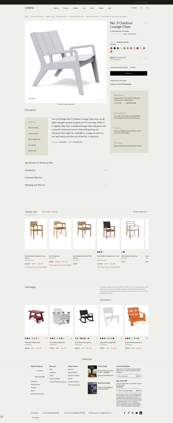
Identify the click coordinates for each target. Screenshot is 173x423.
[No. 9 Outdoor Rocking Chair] (86, 316)
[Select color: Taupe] (101, 252)
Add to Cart (128, 73)
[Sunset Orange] (131, 48)
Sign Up (138, 376)
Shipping (33, 387)
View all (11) (32, 98)
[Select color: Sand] (122, 252)
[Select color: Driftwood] (38, 338)
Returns (33, 390)
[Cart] (147, 8)
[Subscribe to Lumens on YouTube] (136, 413)
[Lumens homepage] (29, 8)
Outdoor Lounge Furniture (76, 16)
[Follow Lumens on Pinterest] (128, 413)
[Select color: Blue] (99, 252)
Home (26, 16)
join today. (107, 372)
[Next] (105, 2)
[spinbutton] (140, 59)
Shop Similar (37, 247)
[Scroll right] (144, 239)
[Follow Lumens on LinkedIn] (140, 413)
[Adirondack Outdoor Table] (36, 316)
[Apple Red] (111, 48)
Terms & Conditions (73, 382)
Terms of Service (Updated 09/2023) (74, 413)
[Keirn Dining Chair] (60, 230)
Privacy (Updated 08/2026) (51, 413)
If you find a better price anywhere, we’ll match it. (128, 146)
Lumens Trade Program (140, 2)
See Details (128, 84)
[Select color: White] (103, 252)
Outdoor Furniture (61, 16)
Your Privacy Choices (74, 385)
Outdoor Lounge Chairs (92, 16)
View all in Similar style (139, 212)
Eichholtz (124, 258)
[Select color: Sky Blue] (34, 338)
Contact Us (34, 381)
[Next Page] (104, 100)
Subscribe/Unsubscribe (37, 394)
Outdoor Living (50, 16)
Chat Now (40, 371)
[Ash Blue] (111, 51)
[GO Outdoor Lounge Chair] (61, 316)
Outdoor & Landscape (37, 16)
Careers (70, 378)
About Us (70, 369)
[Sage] (144, 48)
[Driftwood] (134, 48)
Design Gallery (72, 372)
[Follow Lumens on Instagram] (132, 413)
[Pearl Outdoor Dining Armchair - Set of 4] (108, 230)
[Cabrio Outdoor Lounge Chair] (136, 316)
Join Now (132, 67)
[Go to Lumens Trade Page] (92, 371)
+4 (46, 338)
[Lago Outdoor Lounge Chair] (111, 316)
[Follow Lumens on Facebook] (124, 413)
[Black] (114, 48)
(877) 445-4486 (131, 103)
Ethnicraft (76, 260)
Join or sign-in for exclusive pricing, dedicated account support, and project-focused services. (127, 117)
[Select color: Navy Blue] (61, 338)
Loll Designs (125, 31)
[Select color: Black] (98, 252)
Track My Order (35, 384)
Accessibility (34, 413)
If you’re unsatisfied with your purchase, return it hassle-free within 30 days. (127, 132)
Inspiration (52, 372)
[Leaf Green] (124, 48)
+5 (71, 338)
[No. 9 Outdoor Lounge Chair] (66, 62)
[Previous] (67, 2)
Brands (51, 375)
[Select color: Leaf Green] (32, 338)
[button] (116, 34)
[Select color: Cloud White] (31, 338)
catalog (109, 387)
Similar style (31, 211)
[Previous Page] (100, 100)
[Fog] (141, 48)
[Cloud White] (121, 48)
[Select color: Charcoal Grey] (29, 338)
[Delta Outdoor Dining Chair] (132, 230)
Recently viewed (50, 211)
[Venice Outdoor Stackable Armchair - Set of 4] (36, 230)
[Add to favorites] (146, 23)
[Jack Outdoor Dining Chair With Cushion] (84, 230)
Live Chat (119, 103)
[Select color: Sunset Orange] (36, 338)
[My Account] (141, 8)
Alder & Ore (52, 258)
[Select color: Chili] (88, 338)
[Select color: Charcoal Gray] (54, 338)
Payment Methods (54, 378)
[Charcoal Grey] (118, 48)
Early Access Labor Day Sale (86, 2)
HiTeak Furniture (29, 260)
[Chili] (137, 48)
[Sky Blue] (128, 48)
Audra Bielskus (116, 31)
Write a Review (132, 34)
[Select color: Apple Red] (25, 338)
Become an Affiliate (73, 375)
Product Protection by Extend (57, 382)
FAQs (51, 369)
